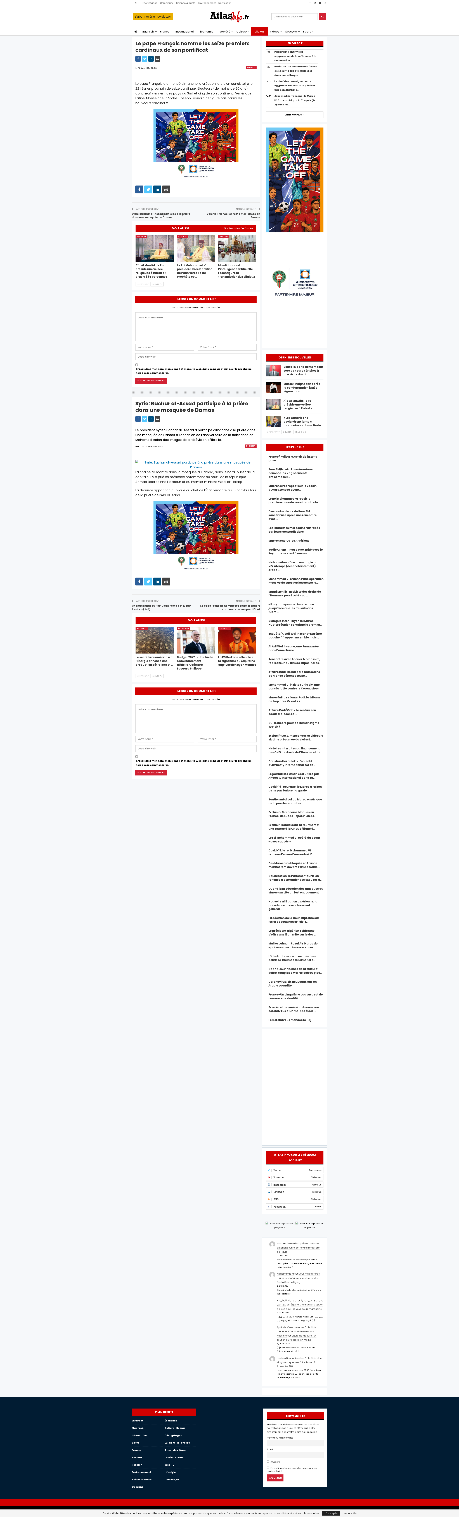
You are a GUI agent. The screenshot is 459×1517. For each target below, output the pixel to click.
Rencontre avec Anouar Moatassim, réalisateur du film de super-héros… (294, 661)
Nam (279, 1243)
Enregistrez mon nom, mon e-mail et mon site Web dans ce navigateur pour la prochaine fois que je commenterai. (194, 371)
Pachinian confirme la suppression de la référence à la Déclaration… (295, 56)
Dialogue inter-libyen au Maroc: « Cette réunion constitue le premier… (295, 623)
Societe (182, 236)
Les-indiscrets (174, 1457)
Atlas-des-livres (175, 1450)
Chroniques (167, 3)
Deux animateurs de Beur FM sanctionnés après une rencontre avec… (292, 515)
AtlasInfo (275, 1462)
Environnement (207, 3)
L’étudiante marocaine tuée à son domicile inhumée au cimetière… (292, 958)
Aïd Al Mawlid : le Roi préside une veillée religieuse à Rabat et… (299, 404)
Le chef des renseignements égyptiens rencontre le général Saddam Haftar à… (294, 86)
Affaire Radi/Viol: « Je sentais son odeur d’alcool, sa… (292, 712)
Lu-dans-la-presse (177, 1442)
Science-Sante (142, 1479)
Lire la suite (350, 1513)
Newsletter (224, 3)
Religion (258, 31)
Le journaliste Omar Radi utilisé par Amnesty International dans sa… (293, 776)
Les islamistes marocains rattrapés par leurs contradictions (294, 530)
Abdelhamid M (285, 1273)
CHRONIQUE (172, 1479)
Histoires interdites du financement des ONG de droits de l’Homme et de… (295, 750)
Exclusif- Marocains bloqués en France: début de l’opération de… (292, 814)
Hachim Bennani (286, 1358)
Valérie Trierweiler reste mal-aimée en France (233, 215)
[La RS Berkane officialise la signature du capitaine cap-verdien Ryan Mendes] (237, 640)
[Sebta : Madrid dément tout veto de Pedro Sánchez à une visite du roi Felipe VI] (273, 370)
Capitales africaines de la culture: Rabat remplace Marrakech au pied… (295, 971)
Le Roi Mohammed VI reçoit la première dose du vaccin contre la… (294, 500)
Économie (207, 31)
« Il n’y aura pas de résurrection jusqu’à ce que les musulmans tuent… (291, 608)
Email (270, 1449)
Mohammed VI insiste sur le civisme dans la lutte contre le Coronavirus (294, 686)
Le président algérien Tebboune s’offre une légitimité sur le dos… (292, 932)
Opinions (137, 1487)
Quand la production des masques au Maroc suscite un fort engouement (295, 890)
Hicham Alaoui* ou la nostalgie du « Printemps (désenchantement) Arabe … (292, 566)
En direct (250, 446)
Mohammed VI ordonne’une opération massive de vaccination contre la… (295, 581)
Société (224, 31)
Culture (241, 31)
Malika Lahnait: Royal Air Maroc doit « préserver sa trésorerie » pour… (294, 945)
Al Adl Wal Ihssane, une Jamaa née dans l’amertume (293, 648)
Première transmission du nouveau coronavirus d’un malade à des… (293, 1009)
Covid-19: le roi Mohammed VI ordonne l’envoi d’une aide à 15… (291, 852)
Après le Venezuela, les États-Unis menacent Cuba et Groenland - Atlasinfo (296, 1331)
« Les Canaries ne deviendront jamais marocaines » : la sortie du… (303, 421)
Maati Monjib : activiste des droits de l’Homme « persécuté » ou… (294, 593)
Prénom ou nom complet (280, 1437)
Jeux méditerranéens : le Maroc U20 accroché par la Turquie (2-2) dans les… (295, 100)
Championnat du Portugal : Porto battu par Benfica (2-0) (161, 607)
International (185, 31)
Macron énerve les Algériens (288, 541)
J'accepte (331, 1513)
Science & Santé (185, 3)
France (165, 31)
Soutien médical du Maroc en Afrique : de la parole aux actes (295, 801)
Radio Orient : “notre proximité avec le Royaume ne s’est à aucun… (295, 551)
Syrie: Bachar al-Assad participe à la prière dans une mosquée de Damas (161, 215)
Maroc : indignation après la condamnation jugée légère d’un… (301, 387)
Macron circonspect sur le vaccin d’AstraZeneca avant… (292, 488)
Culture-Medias (175, 1428)
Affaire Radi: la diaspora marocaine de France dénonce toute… (294, 674)
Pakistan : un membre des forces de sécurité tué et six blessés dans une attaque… (295, 71)
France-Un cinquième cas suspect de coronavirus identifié (295, 996)
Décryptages (149, 3)
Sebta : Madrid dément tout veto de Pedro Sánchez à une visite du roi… (303, 370)
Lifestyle (291, 31)
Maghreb (148, 31)
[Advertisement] (294, 1086)
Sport (307, 31)
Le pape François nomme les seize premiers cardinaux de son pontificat (230, 607)
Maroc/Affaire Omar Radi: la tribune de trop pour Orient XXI (294, 699)
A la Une (223, 236)
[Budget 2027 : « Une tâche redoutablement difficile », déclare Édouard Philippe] (196, 640)
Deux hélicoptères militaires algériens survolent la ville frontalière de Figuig (298, 1248)
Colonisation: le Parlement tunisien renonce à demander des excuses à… (295, 878)
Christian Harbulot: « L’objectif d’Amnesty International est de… (292, 763)
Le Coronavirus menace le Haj (289, 1020)
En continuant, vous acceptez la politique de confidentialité (292, 1470)
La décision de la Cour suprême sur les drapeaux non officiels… (293, 920)
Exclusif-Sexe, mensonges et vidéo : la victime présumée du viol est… (295, 737)
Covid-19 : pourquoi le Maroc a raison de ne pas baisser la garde (295, 788)
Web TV (169, 1465)
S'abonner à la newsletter (153, 17)
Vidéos (275, 31)
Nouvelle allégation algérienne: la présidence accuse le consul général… (292, 905)
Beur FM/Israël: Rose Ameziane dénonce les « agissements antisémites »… (290, 473)
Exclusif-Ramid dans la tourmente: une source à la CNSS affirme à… (293, 827)
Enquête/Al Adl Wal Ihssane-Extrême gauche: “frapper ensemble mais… (295, 635)
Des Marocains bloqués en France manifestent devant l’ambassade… (294, 865)
